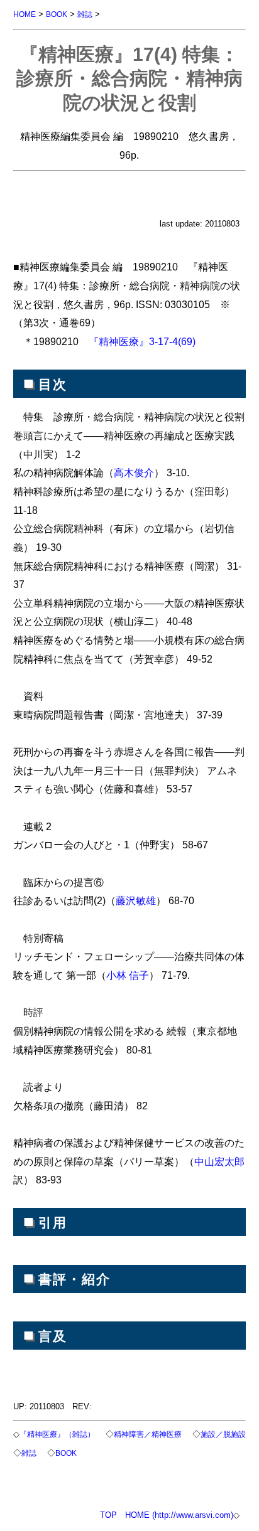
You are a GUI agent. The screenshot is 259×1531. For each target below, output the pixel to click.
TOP (108, 1515)
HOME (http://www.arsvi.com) (179, 1515)
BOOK (56, 14)
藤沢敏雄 (136, 900)
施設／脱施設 (223, 1434)
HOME (24, 14)
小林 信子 (127, 975)
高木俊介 (134, 472)
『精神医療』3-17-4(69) (142, 341)
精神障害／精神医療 (148, 1434)
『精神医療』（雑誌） (57, 1434)
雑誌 (84, 14)
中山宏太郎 (219, 1161)
